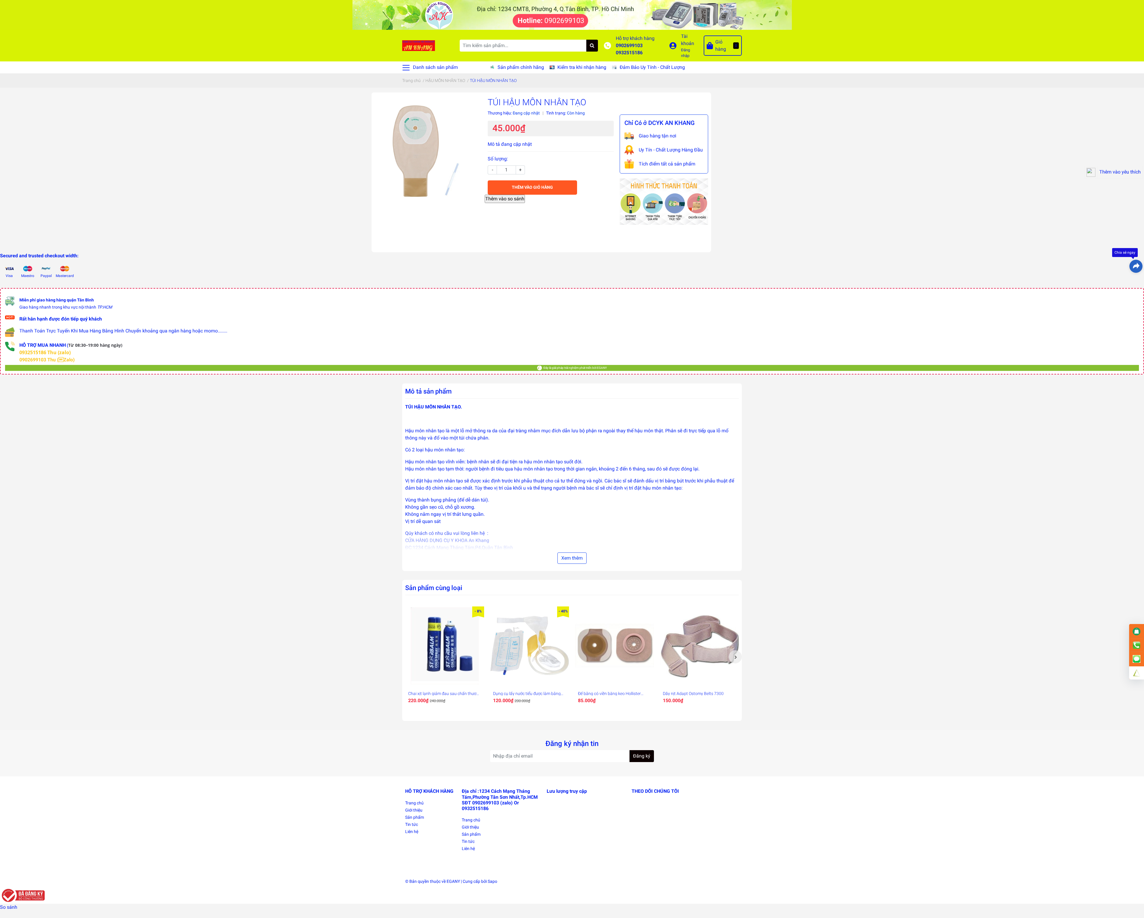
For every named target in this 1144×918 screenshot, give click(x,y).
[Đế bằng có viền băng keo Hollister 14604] (614, 645)
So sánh (8, 907)
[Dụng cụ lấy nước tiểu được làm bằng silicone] (529, 645)
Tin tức (411, 824)
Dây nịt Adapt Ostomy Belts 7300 (693, 693)
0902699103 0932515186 (629, 49)
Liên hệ (411, 831)
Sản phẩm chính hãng (521, 67)
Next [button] (735, 656)
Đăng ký (641, 756)
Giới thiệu (413, 810)
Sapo (492, 881)
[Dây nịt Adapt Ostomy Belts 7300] (699, 645)
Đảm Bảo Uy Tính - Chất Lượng (652, 67)
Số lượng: (498, 159)
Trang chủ (414, 803)
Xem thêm (572, 558)
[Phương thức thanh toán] (664, 201)
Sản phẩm (414, 817)
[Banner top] (572, 14)
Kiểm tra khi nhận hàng (581, 67)
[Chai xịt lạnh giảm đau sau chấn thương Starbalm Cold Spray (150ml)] (444, 645)
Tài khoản (687, 39)
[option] (444, 657)
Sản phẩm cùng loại (433, 588)
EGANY (453, 881)
